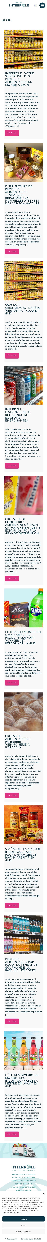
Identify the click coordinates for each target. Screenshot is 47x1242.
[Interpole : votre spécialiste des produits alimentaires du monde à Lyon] (23, 49)
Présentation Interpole (23, 1174)
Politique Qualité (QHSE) (23, 1187)
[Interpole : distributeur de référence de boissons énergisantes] (23, 385)
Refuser (23, 1225)
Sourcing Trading (23, 1184)
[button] (43, 1194)
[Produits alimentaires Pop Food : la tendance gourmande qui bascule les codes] (23, 934)
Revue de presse (23, 1190)
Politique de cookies (11, 1239)
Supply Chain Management (23, 1181)
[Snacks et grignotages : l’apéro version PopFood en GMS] (23, 280)
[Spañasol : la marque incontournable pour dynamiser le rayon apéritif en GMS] (23, 824)
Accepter (23, 1219)
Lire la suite (12, 133)
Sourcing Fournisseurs (23, 1177)
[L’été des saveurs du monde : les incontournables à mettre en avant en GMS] (23, 1050)
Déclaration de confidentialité (31, 1239)
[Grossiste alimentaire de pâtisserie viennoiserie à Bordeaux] (23, 711)
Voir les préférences (23, 1231)
